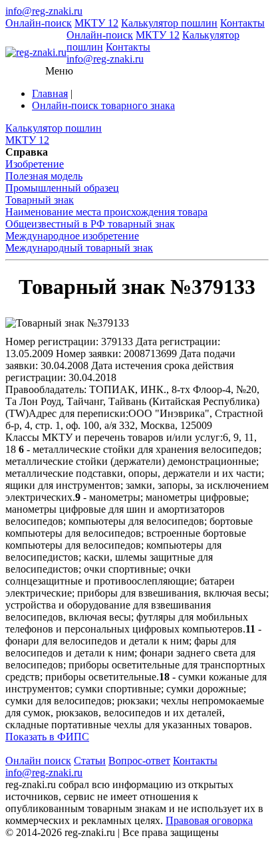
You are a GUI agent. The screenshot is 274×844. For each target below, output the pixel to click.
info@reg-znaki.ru (43, 11)
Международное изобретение (72, 235)
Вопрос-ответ (139, 760)
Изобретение (34, 164)
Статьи (90, 760)
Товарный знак (39, 200)
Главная (50, 93)
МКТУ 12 (96, 23)
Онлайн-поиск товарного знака (103, 105)
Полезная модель (43, 176)
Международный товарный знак (79, 247)
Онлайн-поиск (38, 23)
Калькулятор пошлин (169, 23)
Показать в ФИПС (47, 736)
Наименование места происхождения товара (106, 211)
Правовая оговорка (209, 820)
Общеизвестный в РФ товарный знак (90, 223)
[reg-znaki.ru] (36, 53)
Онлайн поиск (38, 760)
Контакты (242, 23)
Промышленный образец (62, 188)
